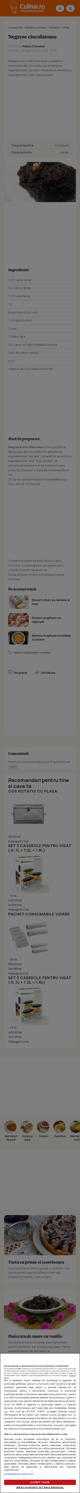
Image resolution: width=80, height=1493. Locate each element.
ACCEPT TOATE (40, 1482)
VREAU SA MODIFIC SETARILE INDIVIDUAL (40, 1487)
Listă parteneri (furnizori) (19, 1473)
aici (6, 1411)
